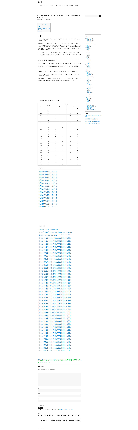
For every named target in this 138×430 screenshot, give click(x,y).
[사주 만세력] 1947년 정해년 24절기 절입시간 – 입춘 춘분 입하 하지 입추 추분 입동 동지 (55, 238)
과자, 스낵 (88, 73)
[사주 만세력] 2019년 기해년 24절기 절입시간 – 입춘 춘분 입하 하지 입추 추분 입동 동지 (55, 347)
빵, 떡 (88, 79)
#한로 (43, 362)
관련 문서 (40, 29)
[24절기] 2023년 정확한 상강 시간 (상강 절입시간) (48, 177)
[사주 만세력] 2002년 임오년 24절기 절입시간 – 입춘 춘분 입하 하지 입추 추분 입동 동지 (55, 321)
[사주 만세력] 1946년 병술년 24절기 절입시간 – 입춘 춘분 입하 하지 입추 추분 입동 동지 (55, 237)
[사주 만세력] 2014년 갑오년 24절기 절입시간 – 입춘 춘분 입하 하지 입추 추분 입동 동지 (55, 339)
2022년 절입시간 (89, 40)
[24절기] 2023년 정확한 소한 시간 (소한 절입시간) (48, 206)
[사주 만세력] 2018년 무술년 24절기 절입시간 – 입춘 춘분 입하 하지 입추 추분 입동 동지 (55, 345)
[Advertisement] (59, 10)
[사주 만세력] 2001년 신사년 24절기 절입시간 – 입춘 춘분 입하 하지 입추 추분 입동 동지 (55, 320)
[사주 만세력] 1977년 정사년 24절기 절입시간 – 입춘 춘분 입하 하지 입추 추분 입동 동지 (55, 283)
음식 (87, 83)
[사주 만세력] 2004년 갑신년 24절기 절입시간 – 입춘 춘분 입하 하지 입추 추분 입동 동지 (55, 324)
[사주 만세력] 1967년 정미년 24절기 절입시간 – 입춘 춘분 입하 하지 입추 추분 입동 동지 (55, 268)
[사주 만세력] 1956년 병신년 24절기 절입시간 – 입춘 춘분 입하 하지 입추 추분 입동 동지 (55, 252)
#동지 (79, 359)
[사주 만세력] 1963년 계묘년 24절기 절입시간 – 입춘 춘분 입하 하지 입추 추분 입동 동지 (55, 262)
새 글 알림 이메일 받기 (41, 405)
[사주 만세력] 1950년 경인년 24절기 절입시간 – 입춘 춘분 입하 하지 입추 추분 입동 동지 (55, 243)
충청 (87, 56)
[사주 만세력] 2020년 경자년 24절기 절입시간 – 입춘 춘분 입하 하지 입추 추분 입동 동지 (55, 350)
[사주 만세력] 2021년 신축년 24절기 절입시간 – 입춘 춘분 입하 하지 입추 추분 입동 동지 (55, 348)
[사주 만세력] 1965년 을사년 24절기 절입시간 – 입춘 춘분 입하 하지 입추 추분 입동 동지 (55, 265)
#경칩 (66, 359)
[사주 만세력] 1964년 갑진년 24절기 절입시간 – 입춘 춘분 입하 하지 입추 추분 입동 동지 (55, 264)
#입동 (59, 360)
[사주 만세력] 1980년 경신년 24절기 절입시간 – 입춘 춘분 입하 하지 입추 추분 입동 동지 (55, 288)
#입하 (67, 360)
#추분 (79, 360)
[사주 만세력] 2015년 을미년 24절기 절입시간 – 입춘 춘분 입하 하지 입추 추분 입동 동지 (55, 341)
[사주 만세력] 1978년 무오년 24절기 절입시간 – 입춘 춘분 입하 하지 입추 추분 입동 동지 (55, 285)
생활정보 (76, 5)
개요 (39, 26)
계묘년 (49, 362)
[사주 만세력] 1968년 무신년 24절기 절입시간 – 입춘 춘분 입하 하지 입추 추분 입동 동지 (55, 270)
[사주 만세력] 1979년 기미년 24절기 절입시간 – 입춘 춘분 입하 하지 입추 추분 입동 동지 (55, 286)
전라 (87, 54)
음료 (87, 82)
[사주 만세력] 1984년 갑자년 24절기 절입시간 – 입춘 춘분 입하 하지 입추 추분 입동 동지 (55, 294)
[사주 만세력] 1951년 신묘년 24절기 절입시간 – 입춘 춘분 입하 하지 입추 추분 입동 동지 (55, 244)
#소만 (46, 360)
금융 (86, 57)
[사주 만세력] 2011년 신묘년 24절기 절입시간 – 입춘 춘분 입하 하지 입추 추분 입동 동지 (55, 335)
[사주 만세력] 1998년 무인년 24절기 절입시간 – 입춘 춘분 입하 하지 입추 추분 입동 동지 (55, 315)
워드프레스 (88, 46)
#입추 (62, 360)
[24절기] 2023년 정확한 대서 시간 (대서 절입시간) (48, 186)
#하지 (41, 362)
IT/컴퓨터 (87, 45)
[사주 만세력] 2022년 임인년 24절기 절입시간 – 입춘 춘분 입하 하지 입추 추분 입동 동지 (55, 234)
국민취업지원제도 (89, 105)
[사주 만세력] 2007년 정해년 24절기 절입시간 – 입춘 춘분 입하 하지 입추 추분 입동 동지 (55, 329)
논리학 (88, 48)
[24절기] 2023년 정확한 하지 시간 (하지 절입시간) (48, 189)
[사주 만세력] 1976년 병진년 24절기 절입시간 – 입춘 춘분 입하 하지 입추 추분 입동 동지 (55, 282)
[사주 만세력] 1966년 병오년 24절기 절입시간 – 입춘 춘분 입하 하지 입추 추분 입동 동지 (55, 267)
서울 (87, 53)
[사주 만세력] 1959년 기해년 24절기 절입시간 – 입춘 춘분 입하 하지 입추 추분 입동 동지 (55, 256)
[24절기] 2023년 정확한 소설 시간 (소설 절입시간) (48, 174)
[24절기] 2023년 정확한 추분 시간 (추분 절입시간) (48, 180)
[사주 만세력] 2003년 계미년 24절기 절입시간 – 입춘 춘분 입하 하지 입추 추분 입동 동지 (55, 323)
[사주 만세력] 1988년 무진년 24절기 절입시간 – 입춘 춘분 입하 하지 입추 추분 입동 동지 (55, 300)
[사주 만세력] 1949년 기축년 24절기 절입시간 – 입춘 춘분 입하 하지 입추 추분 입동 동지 (55, 241)
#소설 (51, 360)
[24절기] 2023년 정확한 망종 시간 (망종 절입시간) (48, 191)
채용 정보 (87, 100)
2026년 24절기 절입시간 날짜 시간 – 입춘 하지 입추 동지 (49, 229)
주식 (87, 58)
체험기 (46, 5)
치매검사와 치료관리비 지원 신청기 (92, 109)
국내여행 (51, 5)
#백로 (41, 360)
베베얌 (40, 2)
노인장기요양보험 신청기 (90, 106)
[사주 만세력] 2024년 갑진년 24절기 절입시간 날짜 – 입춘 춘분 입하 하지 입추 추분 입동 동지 (56, 232)
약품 (87, 81)
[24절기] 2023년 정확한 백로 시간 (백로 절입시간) (48, 182)
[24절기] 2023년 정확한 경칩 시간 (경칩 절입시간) (48, 200)
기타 (86, 64)
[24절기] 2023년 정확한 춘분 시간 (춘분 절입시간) (48, 198)
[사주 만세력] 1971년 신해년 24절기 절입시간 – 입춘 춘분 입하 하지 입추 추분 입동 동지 (55, 274)
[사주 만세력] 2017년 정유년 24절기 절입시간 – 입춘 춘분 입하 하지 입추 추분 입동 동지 (55, 344)
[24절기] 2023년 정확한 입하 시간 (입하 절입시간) (48, 194)
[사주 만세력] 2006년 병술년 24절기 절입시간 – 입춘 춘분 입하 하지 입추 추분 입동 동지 (55, 327)
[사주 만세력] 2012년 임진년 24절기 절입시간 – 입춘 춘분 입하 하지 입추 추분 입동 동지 (55, 336)
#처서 (74, 360)
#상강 (43, 360)
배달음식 (89, 84)
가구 (87, 72)
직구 (87, 90)
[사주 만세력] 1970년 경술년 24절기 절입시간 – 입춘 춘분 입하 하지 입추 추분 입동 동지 (55, 273)
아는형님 (88, 99)
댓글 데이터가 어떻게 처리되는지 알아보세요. (65, 409)
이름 (38, 388)
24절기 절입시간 (59, 5)
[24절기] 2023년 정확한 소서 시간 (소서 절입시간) (48, 188)
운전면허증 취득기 (89, 107)
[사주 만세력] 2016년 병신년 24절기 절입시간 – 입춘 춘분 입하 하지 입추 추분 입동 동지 (55, 342)
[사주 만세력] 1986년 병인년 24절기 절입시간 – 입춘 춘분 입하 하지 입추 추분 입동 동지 (55, 297)
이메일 (39, 393)
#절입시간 (70, 360)
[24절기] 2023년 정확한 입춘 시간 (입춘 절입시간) (48, 203)
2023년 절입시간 (41, 359)
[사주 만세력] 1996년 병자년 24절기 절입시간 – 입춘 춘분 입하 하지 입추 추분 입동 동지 (55, 312)
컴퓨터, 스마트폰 (89, 92)
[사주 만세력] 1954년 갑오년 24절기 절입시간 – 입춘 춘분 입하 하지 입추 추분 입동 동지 (55, 249)
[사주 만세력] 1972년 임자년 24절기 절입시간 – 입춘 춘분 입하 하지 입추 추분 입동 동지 (55, 276)
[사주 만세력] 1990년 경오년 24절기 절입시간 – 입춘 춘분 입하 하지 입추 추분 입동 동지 (55, 303)
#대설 (74, 359)
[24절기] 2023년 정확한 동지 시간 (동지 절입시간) (48, 171)
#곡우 (68, 359)
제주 (87, 55)
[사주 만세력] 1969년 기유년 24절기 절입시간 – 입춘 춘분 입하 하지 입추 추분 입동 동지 (55, 271)
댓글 (39, 372)
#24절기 (62, 359)
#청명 (77, 360)
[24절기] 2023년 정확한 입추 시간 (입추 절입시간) (48, 185)
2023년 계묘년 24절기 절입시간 (44, 28)
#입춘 (64, 360)
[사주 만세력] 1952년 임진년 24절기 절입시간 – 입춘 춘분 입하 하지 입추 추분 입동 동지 (55, 246)
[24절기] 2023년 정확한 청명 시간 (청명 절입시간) (48, 197)
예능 (86, 97)
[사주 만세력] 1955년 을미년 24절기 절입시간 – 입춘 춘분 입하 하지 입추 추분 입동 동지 (55, 250)
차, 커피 (88, 91)
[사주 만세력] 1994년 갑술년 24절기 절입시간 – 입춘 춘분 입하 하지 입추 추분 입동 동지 (55, 309)
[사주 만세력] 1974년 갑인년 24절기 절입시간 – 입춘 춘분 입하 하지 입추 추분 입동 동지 (55, 279)
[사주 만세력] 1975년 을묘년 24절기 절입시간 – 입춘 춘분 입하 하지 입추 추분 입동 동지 (55, 280)
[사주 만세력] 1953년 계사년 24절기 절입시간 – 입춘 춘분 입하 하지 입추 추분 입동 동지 (55, 247)
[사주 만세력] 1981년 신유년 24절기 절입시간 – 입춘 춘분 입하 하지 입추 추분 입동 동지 (55, 289)
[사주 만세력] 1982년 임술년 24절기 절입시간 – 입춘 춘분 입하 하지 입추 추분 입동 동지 (55, 291)
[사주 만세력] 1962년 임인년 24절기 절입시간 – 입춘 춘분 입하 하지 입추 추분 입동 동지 (55, 261)
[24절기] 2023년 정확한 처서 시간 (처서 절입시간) (48, 183)
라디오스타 (88, 98)
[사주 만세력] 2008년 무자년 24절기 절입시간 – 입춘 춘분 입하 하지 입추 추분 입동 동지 (55, 330)
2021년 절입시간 (89, 39)
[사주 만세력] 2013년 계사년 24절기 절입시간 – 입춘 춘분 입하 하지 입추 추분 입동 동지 (55, 338)
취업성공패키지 (89, 108)
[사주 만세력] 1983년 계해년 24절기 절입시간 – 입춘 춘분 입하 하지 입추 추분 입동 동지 (55, 292)
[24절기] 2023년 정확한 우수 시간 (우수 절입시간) (48, 201)
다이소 (88, 75)
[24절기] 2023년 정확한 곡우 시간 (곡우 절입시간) (48, 195)
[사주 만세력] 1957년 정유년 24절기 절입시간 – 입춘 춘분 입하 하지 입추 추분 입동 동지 (55, 253)
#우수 (56, 360)
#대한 (76, 359)
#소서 (49, 360)
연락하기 (41, 5)
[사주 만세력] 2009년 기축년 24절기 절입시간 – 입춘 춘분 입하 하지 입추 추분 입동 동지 (55, 332)
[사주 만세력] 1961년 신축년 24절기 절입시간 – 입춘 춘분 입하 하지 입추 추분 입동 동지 (55, 259)
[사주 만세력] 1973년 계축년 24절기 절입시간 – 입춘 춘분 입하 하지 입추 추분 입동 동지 (55, 277)
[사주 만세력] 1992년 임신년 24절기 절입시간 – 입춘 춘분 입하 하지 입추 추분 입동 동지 (55, 306)
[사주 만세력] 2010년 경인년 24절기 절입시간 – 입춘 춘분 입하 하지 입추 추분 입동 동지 (55, 333)
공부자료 (87, 47)
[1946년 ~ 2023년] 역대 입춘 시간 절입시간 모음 (48, 235)
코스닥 (89, 62)
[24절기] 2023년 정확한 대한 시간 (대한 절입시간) (48, 204)
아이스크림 (89, 74)
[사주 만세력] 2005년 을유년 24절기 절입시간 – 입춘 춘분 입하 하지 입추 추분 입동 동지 (55, 326)
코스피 (89, 63)
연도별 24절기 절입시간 (55, 359)
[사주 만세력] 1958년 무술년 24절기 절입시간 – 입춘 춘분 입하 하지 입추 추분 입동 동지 (55, 255)
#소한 (54, 360)
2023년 (46, 362)
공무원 (88, 101)
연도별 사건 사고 (88, 96)
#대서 (71, 359)
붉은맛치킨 (41, 19)
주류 (87, 89)
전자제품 (88, 88)
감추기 (45, 24)
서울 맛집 (88, 66)
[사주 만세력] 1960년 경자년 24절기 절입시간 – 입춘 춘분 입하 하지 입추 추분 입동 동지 (55, 258)
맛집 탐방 (71, 5)
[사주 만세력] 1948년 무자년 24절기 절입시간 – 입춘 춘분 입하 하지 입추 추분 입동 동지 (55, 240)
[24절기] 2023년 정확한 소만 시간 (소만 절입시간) (48, 192)
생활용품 (88, 80)
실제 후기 (66, 5)
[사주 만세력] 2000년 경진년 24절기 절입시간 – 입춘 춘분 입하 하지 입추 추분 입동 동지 (55, 318)
